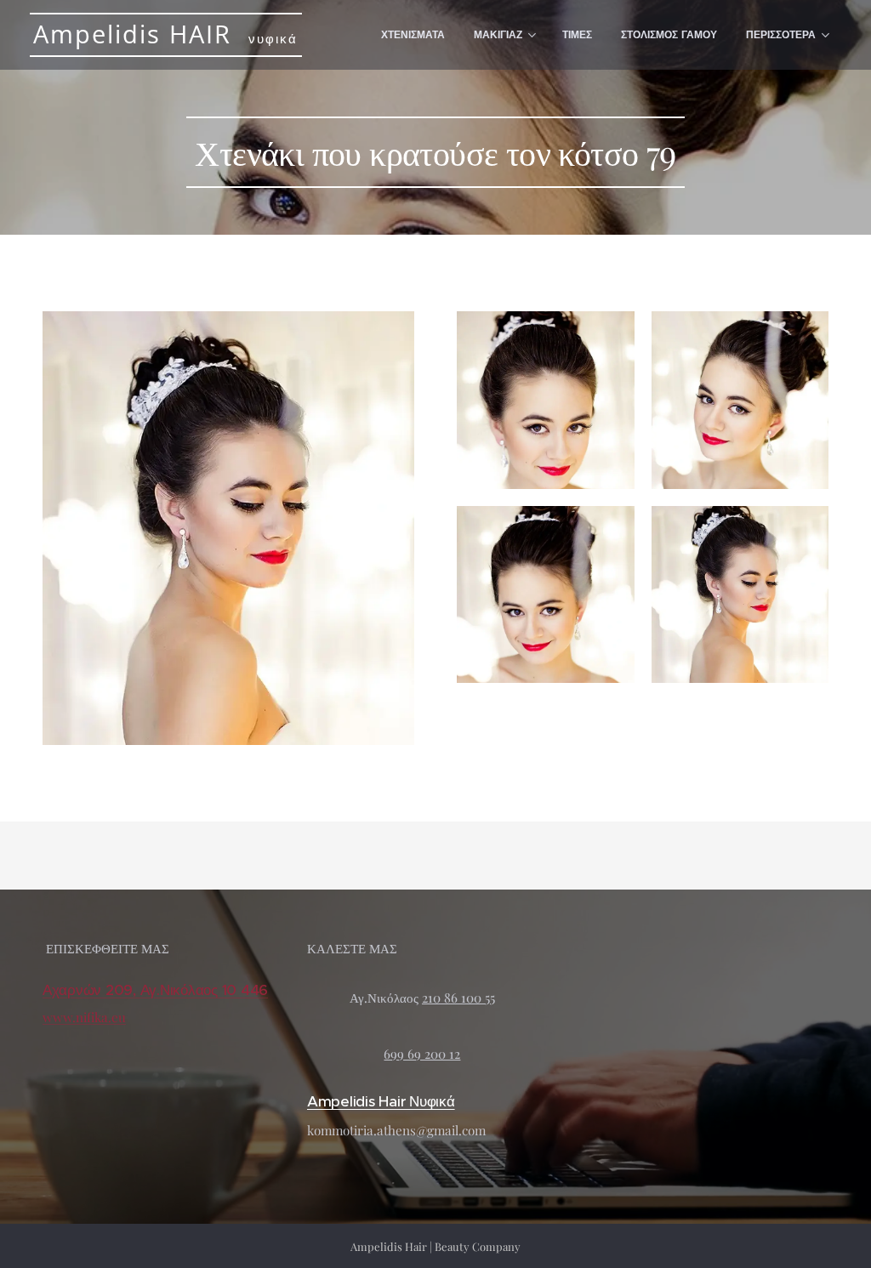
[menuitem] (413, 35)
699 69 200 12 (422, 1053)
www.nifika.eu (84, 1017)
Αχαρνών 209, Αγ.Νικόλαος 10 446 (155, 990)
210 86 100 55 (458, 997)
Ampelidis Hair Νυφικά (381, 1101)
